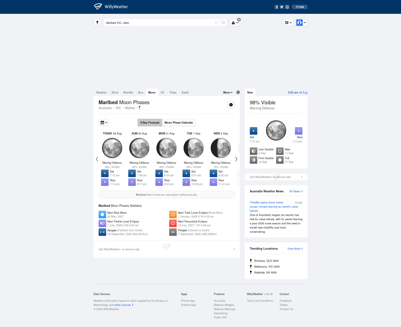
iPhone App (188, 301)
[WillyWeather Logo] (113, 7)
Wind (115, 92)
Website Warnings (225, 309)
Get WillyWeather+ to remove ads (270, 177)
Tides (172, 92)
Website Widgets (224, 305)
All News (294, 191)
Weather (101, 92)
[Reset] (216, 22)
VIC (118, 107)
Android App (188, 305)
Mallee (130, 107)
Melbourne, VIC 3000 (267, 266)
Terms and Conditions (260, 301)
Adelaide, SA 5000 (265, 272)
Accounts (219, 301)
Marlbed (139, 107)
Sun (140, 92)
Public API (220, 317)
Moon (152, 92)
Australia (105, 107)
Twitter (284, 305)
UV (162, 92)
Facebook (286, 301)
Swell (185, 92)
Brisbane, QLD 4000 (266, 261)
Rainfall (128, 92)
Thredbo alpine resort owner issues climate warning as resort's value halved (276, 217)
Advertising (220, 313)
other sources (122, 305)
